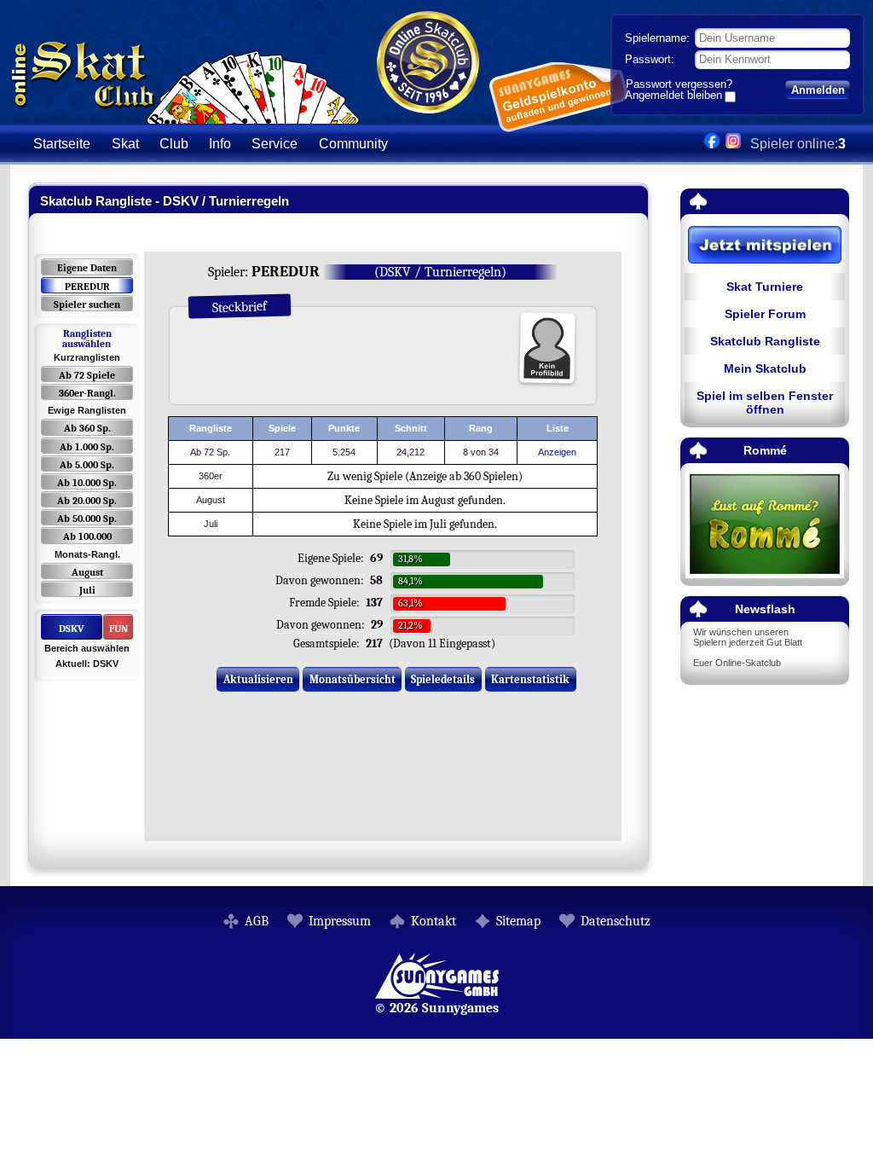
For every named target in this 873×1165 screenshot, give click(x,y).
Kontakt (433, 921)
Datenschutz (615, 921)
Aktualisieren (258, 679)
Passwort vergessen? (679, 84)
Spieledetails (443, 679)
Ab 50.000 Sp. (87, 519)
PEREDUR (87, 287)
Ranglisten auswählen (87, 338)
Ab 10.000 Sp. (87, 483)
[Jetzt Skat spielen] (764, 246)
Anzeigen (557, 452)
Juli (87, 590)
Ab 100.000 (87, 536)
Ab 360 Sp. (87, 428)
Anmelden (818, 90)
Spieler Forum (765, 314)
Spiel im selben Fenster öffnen (765, 402)
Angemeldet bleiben (673, 96)
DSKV (71, 629)
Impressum (340, 921)
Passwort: (649, 59)
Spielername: (657, 38)
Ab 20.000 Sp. (87, 501)
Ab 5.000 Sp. (87, 465)
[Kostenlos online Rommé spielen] (765, 525)
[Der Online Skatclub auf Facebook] (711, 144)
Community (353, 143)
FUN (118, 629)
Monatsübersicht (352, 679)
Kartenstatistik (530, 679)
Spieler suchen (87, 304)
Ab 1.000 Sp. (87, 447)
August (87, 572)
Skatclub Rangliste (765, 341)
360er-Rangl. (87, 393)
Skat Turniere (764, 286)
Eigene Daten (87, 268)
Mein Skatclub (765, 368)
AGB (257, 921)
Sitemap (518, 921)
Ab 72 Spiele (87, 375)
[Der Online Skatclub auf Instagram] (733, 144)
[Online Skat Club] (185, 114)
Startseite (61, 143)
